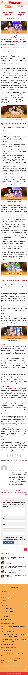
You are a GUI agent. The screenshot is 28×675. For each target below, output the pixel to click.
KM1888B (3, 626)
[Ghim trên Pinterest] (18, 455)
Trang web (5, 531)
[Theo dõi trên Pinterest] (7, 666)
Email (4, 524)
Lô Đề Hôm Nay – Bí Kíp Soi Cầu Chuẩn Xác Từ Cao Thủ (7, 492)
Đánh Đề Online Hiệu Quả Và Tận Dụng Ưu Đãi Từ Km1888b (20, 492)
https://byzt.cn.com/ (11, 647)
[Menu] (2, 2)
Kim (20, 18)
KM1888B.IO (5, 662)
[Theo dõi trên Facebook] (2, 666)
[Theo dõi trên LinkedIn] (9, 666)
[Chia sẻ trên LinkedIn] (20, 455)
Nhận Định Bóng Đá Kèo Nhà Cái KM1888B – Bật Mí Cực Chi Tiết (16, 562)
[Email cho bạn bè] (15, 455)
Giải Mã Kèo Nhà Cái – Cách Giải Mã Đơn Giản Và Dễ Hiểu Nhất (15, 567)
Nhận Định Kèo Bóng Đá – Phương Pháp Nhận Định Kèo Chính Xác (15, 558)
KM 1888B (3, 628)
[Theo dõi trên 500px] (14, 666)
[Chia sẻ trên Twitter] (13, 455)
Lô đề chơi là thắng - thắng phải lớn (14, 10)
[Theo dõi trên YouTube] (12, 666)
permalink (19, 461)
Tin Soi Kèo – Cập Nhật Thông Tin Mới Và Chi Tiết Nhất (15, 576)
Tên (4, 518)
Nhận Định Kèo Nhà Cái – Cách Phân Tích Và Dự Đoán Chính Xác (15, 571)
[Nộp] (25, 549)
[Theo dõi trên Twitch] (19, 666)
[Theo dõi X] (5, 666)
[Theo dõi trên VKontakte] (17, 666)
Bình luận (5, 506)
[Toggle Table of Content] (8, 51)
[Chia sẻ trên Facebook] (10, 455)
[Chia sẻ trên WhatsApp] (8, 455)
